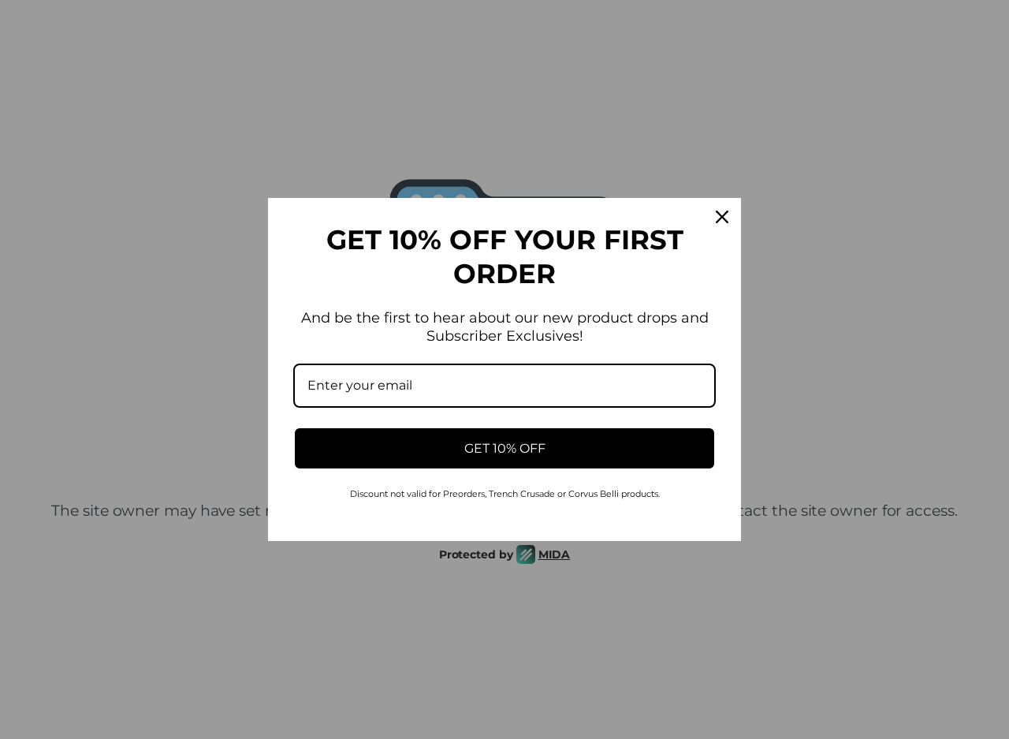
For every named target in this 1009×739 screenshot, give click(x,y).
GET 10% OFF (504, 448)
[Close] (722, 217)
